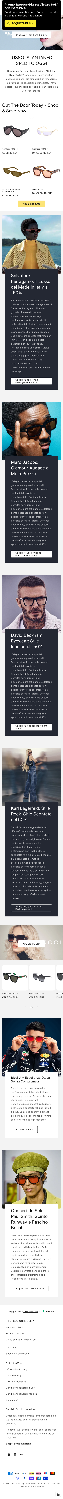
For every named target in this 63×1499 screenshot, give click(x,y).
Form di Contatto (15, 1333)
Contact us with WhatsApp (32, 1486)
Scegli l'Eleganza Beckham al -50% (31, 727)
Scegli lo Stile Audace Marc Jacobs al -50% (28, 554)
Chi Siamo (11, 1347)
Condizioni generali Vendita (21, 1393)
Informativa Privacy (17, 1369)
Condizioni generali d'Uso (20, 1387)
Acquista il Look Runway (29, 1288)
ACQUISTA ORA (31, 943)
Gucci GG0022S (36, 993)
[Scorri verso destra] (38, 1007)
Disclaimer (12, 1400)
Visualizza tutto (31, 203)
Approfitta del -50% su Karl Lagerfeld (28, 907)
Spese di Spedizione (17, 1353)
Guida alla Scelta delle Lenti (21, 1339)
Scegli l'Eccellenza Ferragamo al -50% (26, 381)
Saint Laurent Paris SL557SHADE (11, 190)
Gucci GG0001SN (10, 993)
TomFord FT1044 (10, 149)
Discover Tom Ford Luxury (31, 35)
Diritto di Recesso (16, 1381)
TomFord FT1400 (40, 149)
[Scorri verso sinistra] (25, 1007)
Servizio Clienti (14, 1327)
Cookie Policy (13, 1375)
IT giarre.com (16, 1484)
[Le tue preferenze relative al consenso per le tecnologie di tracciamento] (58, 1494)
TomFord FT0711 (39, 189)
